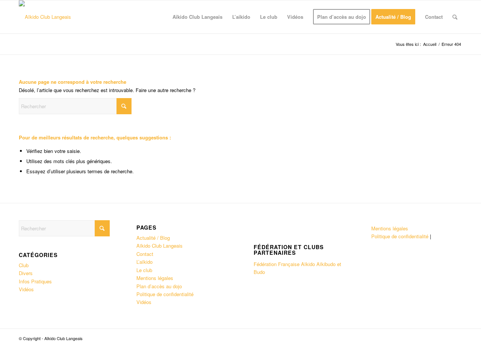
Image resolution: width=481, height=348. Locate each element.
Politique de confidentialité (165, 294)
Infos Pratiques (35, 281)
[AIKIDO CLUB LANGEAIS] (45, 16)
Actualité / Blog (153, 237)
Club (24, 265)
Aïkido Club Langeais (159, 245)
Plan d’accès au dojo (159, 286)
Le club (144, 270)
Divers (26, 273)
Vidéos (26, 289)
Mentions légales (154, 277)
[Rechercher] (455, 16)
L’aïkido (144, 261)
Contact (144, 253)
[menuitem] (197, 16)
